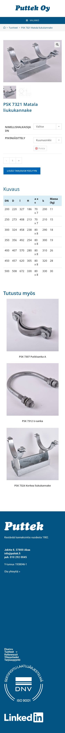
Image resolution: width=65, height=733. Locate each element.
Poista (41, 148)
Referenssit (11, 654)
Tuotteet (9, 652)
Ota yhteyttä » (12, 571)
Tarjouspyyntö (12, 660)
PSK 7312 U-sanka (32, 421)
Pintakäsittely (15, 138)
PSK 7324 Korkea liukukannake (32, 485)
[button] (57, 44)
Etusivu (8, 649)
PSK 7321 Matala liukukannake (37, 27)
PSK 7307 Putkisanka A (32, 356)
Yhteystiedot (11, 657)
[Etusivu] (4, 27)
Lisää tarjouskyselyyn (22, 170)
